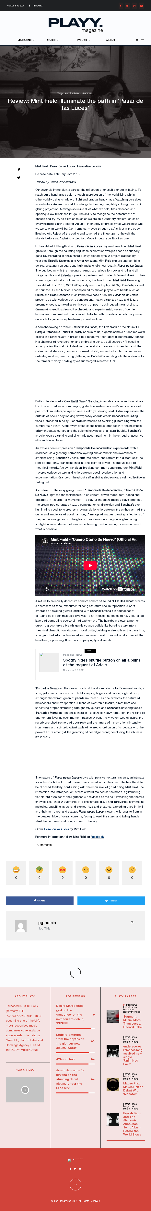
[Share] (18, 170)
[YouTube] (141, 6)
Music (126, 1042)
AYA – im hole (65, 1059)
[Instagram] (134, 6)
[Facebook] (121, 6)
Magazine (62, 94)
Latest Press (130, 1007)
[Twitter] (127, 6)
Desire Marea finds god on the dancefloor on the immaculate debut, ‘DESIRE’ (70, 1015)
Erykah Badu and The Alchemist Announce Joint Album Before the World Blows (132, 1124)
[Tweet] (18, 177)
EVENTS (81, 40)
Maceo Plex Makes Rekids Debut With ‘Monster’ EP (133, 1089)
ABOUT (111, 40)
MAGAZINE (24, 40)
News (79, 655)
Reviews (74, 94)
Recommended (132, 1012)
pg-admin (47, 923)
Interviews (131, 1005)
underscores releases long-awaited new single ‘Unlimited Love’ (133, 1055)
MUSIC (51, 40)
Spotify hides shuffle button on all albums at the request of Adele (101, 663)
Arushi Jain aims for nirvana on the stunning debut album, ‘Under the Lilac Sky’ (70, 1079)
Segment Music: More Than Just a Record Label (133, 1022)
